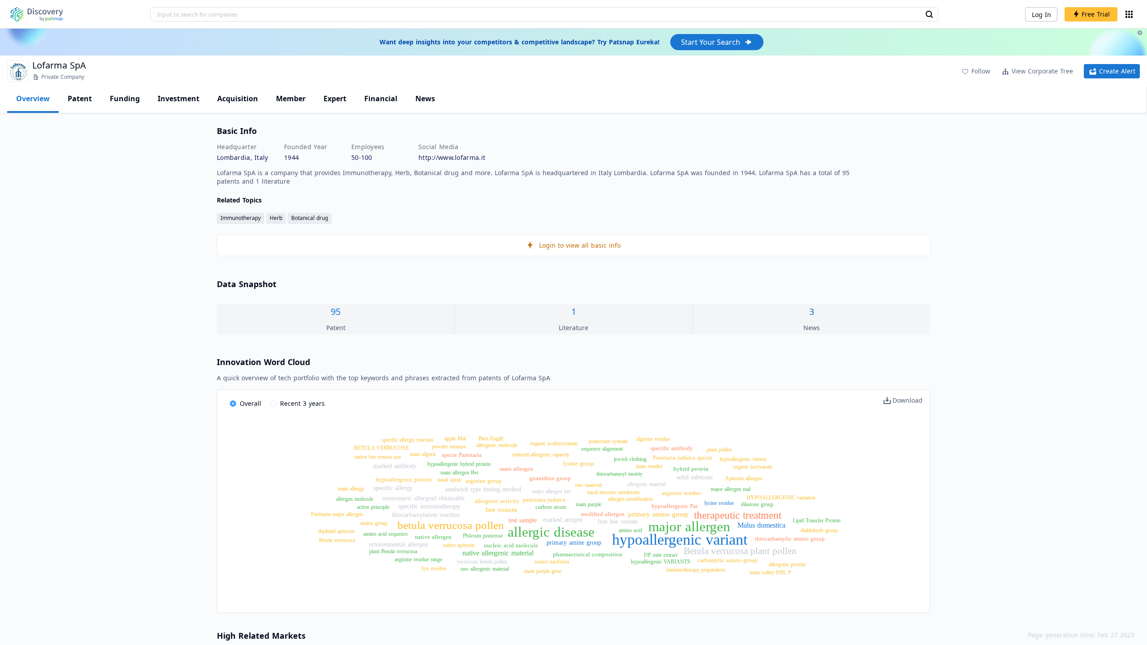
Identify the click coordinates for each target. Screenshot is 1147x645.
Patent (80, 98)
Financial (380, 98)
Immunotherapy (240, 218)
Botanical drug (309, 218)
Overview (33, 98)
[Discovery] (37, 14)
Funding (125, 98)
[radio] (245, 404)
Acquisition (237, 98)
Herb (276, 218)
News (425, 98)
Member (291, 98)
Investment (178, 98)
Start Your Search (710, 42)
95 (336, 311)
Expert (334, 98)
